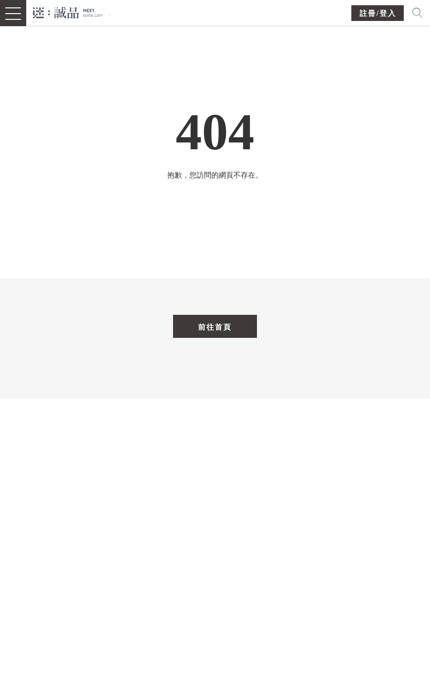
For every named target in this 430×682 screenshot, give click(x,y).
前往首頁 (215, 327)
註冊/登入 (378, 13)
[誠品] (68, 12)
